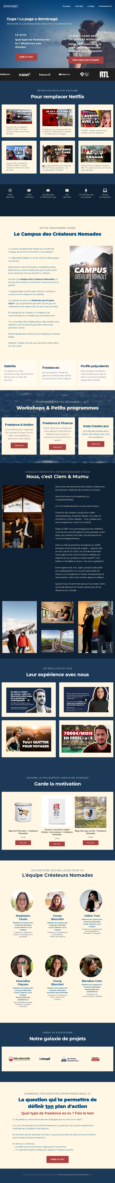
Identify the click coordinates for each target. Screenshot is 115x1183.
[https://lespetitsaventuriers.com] (70, 1059)
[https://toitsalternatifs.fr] (20, 1059)
